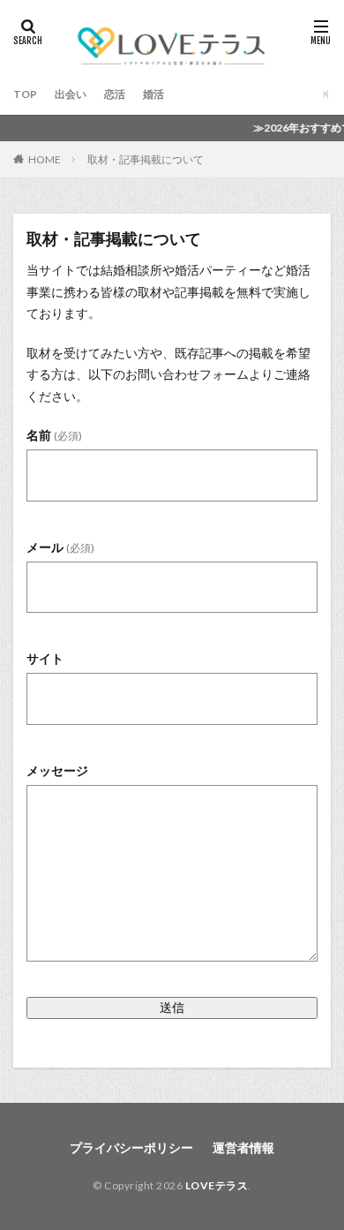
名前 (54, 434)
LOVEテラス (217, 1185)
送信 (172, 1007)
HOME (44, 159)
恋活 (114, 94)
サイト (45, 658)
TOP (25, 94)
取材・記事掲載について (145, 159)
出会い (70, 94)
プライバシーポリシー (131, 1147)
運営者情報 (243, 1147)
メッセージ (57, 770)
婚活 (153, 94)
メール (60, 547)
